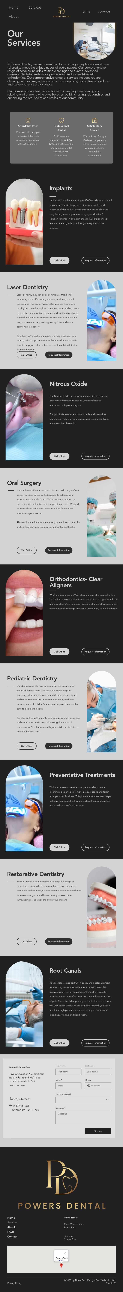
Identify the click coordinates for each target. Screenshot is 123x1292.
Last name (90, 1065)
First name (60, 1065)
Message (60, 1108)
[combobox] (83, 1100)
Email (59, 1079)
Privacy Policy (14, 1283)
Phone (88, 1079)
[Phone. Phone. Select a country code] (90, 1085)
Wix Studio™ (111, 1281)
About (11, 1227)
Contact (12, 1236)
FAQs (10, 1231)
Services (12, 1222)
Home (11, 1217)
